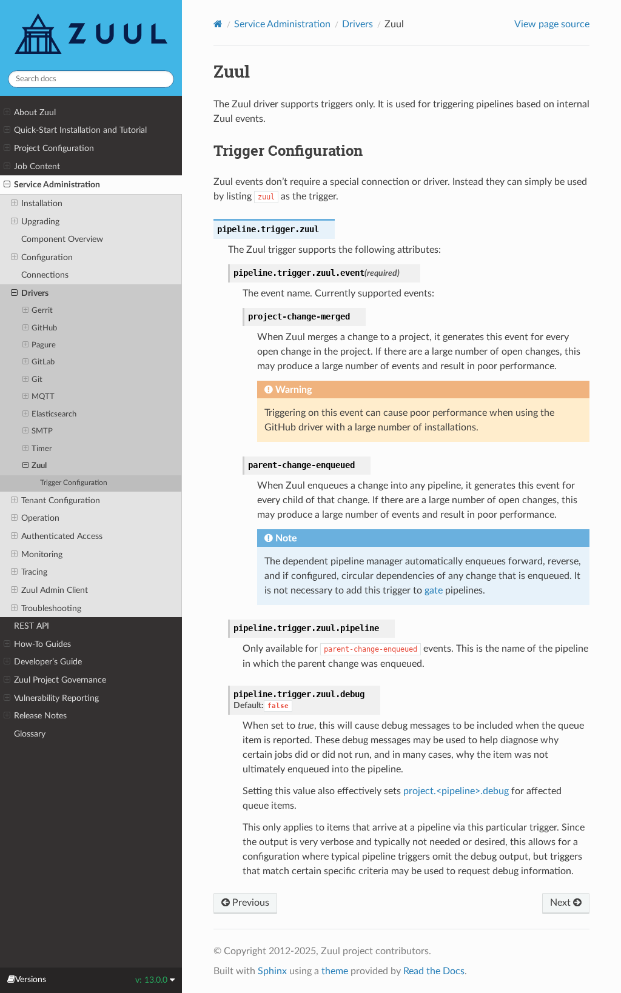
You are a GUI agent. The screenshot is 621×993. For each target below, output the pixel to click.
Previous (249, 903)
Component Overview (62, 239)
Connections (45, 274)
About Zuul (35, 112)
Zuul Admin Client (54, 590)
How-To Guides (42, 644)
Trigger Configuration (73, 483)
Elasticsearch (54, 414)
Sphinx (272, 971)
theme (334, 971)
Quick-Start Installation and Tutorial (80, 130)
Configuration (47, 257)
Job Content (37, 166)
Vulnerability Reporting (56, 698)
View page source (551, 24)
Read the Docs (434, 971)
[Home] (218, 24)
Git (37, 380)
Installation (41, 203)
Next (561, 903)
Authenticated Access (61, 536)
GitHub (44, 328)
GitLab (43, 362)
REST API (31, 625)
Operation (40, 518)
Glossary (29, 733)
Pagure (44, 345)
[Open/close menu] (7, 112)
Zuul (39, 466)
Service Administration (57, 184)
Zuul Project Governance (60, 679)
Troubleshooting (51, 608)
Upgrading (40, 221)
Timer (42, 449)
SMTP (42, 431)
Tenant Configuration (60, 500)
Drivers (35, 293)
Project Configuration (54, 148)
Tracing (34, 572)
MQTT (43, 397)
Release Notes (40, 715)
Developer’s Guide (48, 661)
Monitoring (41, 554)
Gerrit (42, 311)
